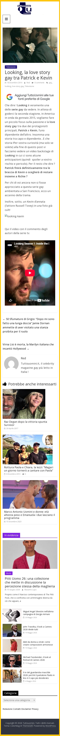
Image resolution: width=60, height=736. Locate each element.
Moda (8, 573)
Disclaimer (26, 709)
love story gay (18, 86)
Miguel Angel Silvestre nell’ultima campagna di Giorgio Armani (38, 613)
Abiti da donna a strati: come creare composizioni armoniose (38, 643)
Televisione (11, 67)
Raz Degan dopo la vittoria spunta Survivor (25, 423)
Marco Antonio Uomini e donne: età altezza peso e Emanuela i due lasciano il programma (29, 515)
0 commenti (39, 82)
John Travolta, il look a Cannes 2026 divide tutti (37, 628)
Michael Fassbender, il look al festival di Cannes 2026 (37, 658)
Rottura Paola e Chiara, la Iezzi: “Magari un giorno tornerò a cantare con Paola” (28, 469)
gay (50, 82)
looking (8, 86)
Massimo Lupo (30, 589)
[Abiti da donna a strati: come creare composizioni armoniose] (12, 640)
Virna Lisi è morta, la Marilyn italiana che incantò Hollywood (28, 346)
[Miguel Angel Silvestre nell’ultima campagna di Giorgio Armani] (12, 610)
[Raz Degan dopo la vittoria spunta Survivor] (24, 390)
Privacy (35, 709)
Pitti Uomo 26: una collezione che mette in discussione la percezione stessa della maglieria (30, 582)
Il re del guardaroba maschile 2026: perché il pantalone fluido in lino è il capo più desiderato (39, 675)
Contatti (17, 709)
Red (28, 82)
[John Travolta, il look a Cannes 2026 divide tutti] (12, 625)
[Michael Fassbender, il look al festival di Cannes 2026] (12, 655)
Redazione (8, 709)
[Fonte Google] (30, 97)
